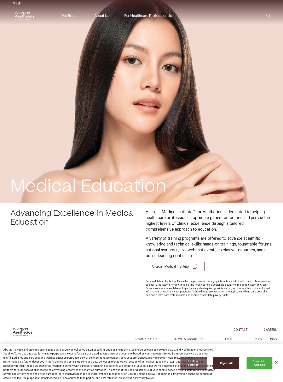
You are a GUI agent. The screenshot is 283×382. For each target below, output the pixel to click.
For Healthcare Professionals (148, 15)
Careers (270, 330)
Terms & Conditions (188, 339)
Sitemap (227, 339)
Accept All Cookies (259, 363)
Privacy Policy (145, 339)
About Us (101, 15)
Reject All (226, 363)
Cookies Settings (193, 363)
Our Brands (70, 15)
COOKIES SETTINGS (263, 339)
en (19, 3)
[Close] (276, 362)
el (14, 3)
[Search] (268, 15)
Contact (241, 330)
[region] (141, 363)
